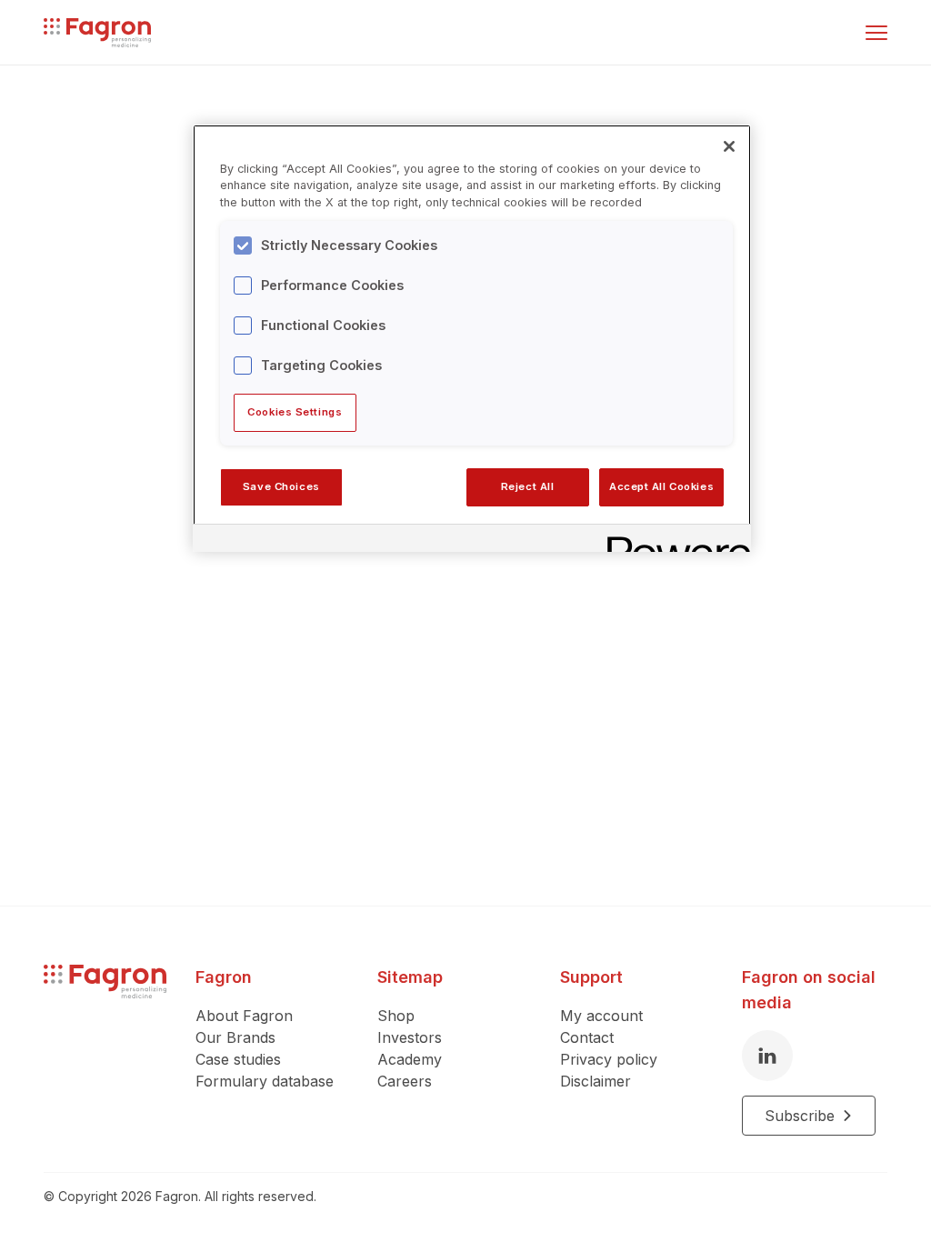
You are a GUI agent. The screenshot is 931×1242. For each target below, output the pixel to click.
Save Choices (281, 486)
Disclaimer (595, 1081)
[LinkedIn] (767, 1055)
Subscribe (800, 1116)
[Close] (729, 146)
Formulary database (264, 1081)
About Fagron (244, 1016)
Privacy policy (608, 1059)
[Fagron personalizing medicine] (105, 1050)
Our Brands (235, 1037)
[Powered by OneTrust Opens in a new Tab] (673, 540)
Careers (404, 1081)
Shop (396, 1016)
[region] (472, 338)
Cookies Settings (294, 412)
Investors (409, 1037)
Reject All (528, 486)
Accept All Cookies (661, 486)
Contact (587, 1037)
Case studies (238, 1059)
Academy (409, 1059)
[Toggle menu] (876, 33)
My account (601, 1016)
